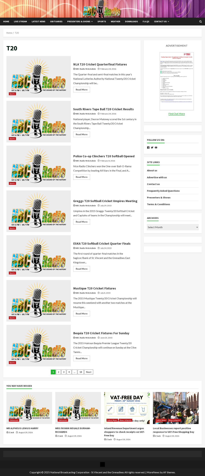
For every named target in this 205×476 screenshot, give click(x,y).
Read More (83, 90)
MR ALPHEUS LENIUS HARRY (22, 428)
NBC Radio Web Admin (85, 69)
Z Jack (11, 432)
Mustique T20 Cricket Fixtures (38, 301)
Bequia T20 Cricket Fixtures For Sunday (38, 345)
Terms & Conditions (158, 204)
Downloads (131, 21)
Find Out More (176, 113)
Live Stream (20, 21)
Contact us (160, 21)
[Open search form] (200, 22)
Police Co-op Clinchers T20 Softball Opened (38, 166)
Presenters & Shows (78, 21)
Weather (115, 21)
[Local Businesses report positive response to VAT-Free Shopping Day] (176, 408)
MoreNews (153, 472)
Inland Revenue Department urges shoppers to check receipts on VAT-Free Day (124, 432)
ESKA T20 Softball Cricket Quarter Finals (38, 256)
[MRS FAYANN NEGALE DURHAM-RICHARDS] (78, 408)
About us (152, 170)
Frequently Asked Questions (163, 190)
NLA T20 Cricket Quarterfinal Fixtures (38, 77)
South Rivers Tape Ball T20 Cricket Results (38, 121)
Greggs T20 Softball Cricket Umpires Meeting (38, 211)
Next (88, 372)
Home (6, 21)
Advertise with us (157, 177)
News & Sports (125, 420)
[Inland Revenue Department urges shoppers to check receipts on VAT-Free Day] (127, 408)
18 (80, 372)
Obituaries (56, 21)
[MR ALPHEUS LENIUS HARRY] (29, 408)
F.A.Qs (146, 21)
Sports (102, 21)
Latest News (38, 21)
